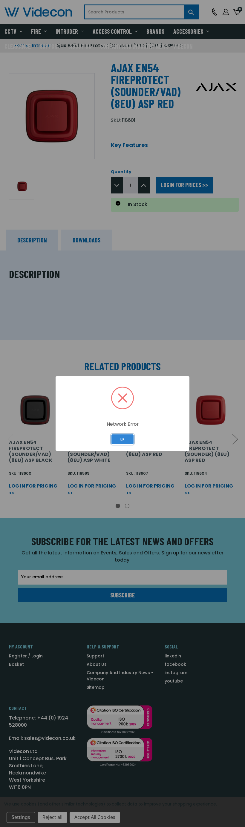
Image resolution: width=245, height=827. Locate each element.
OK (122, 439)
